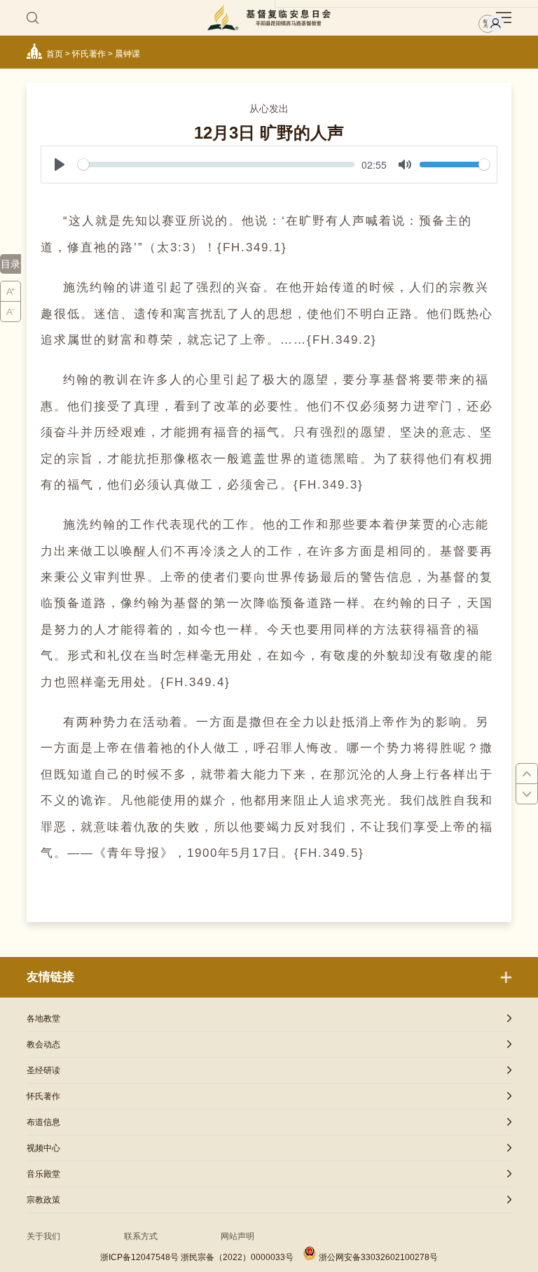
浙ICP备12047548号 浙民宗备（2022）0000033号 (197, 1257)
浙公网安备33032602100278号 (378, 1257)
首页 (54, 54)
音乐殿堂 (43, 1174)
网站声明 (237, 1236)
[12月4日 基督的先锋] (526, 794)
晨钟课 (127, 54)
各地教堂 (43, 1018)
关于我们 (43, 1236)
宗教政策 (43, 1200)
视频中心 (43, 1148)
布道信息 (43, 1122)
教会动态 (43, 1044)
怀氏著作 (89, 54)
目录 (10, 264)
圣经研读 (43, 1070)
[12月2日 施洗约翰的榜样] (526, 774)
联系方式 (141, 1236)
